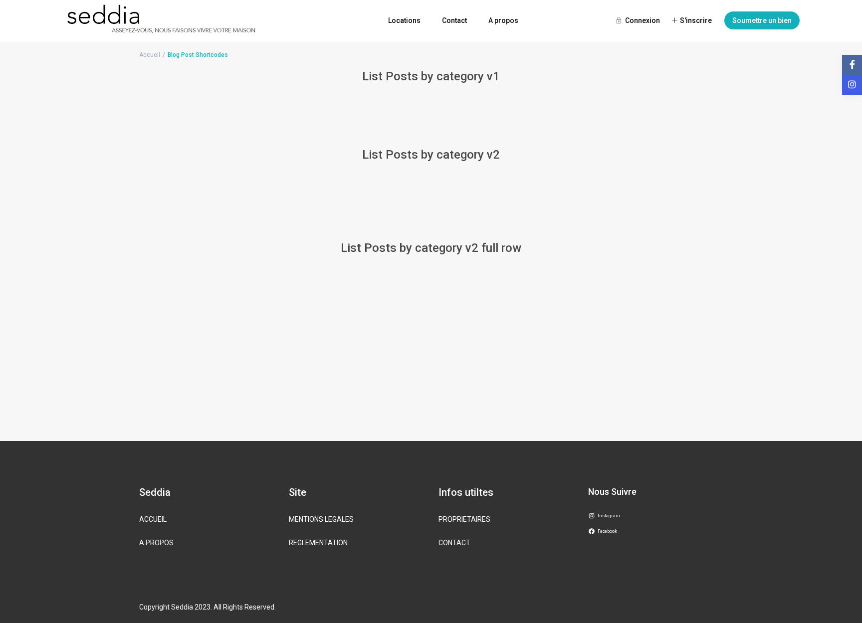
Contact (454, 20)
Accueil (149, 54)
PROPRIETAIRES (464, 519)
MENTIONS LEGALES (321, 519)
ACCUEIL (153, 519)
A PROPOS (156, 543)
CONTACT (454, 543)
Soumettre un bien (762, 20)
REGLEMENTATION (318, 543)
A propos (503, 20)
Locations (404, 20)
